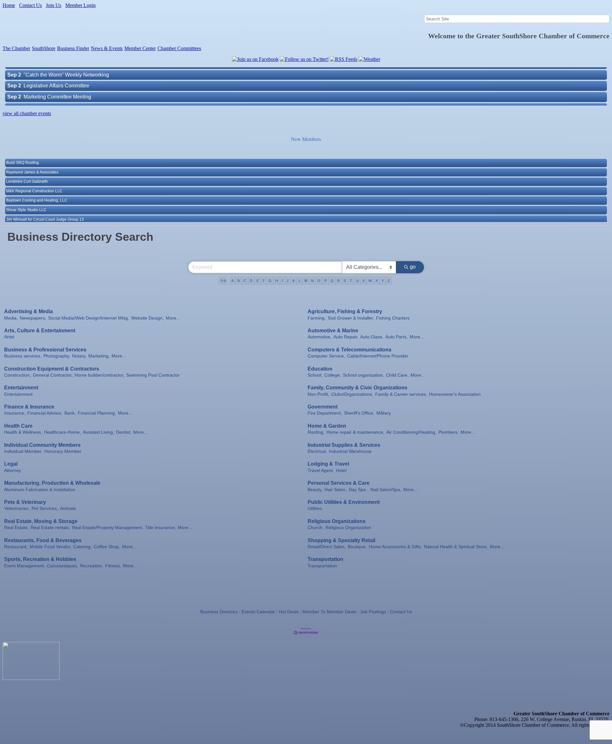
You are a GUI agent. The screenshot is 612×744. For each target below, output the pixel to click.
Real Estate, (16, 527)
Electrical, (317, 451)
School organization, (363, 375)
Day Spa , (358, 489)
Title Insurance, (160, 527)
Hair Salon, (335, 489)
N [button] (312, 281)
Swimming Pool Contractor (153, 375)
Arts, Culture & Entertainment (39, 330)
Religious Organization (348, 527)
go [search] (413, 266)
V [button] (363, 281)
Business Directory (219, 611)
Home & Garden (327, 426)
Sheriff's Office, (359, 413)
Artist (9, 337)
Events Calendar (258, 611)
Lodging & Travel (328, 464)
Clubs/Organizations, (352, 394)
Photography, (56, 356)
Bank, (70, 413)
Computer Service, (326, 356)
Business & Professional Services (45, 349)
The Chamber (16, 48)
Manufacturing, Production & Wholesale (52, 483)
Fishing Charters (393, 318)
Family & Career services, (401, 394)
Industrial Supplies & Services (344, 445)
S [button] (345, 281)
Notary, (79, 356)
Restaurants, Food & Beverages (43, 540)
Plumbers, (448, 432)
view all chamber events (27, 113)
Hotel (341, 470)
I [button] (282, 281)
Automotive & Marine (333, 330)
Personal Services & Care (338, 483)
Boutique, (357, 546)
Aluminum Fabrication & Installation (39, 489)
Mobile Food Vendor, (50, 546)
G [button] (270, 281)
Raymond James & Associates (32, 161)
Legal (11, 464)
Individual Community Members (42, 445)
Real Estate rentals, (50, 527)
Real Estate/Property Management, (107, 527)
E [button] (258, 281)
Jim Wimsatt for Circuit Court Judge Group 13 (45, 209)
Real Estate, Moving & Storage (40, 521)
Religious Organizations (337, 521)
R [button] (338, 281)
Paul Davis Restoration (26, 218)
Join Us (53, 5)
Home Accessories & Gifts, (395, 546)
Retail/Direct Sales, (327, 546)
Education (320, 369)
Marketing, (99, 356)
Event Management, (24, 566)
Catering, (82, 546)
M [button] (305, 281)
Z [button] (389, 281)
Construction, (17, 375)
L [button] (300, 281)
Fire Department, (325, 413)
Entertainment (21, 387)
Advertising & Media (28, 311)
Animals (68, 508)
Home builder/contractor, (99, 375)
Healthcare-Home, (62, 432)
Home (9, 5)
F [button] (264, 281)
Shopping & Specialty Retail (341, 540)
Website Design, (147, 318)
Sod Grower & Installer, (351, 318)
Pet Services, (45, 508)
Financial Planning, (97, 413)
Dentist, (123, 432)
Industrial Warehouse (350, 451)
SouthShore (43, 48)
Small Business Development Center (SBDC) (75, 96)
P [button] (325, 281)
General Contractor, (53, 375)
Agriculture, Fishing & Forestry (345, 311)
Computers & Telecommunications (349, 349)
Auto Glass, (371, 337)
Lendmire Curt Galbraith (27, 171)
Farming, (317, 318)
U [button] (357, 281)
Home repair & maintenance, (355, 432)
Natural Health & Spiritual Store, (456, 546)
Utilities (315, 508)
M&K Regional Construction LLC (34, 180)
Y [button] (383, 281)
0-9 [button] (223, 281)
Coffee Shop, (107, 546)
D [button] (251, 281)
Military (383, 413)
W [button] (370, 281)
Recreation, (91, 566)
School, (315, 375)
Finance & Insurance (29, 406)
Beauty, (315, 489)
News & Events (107, 48)
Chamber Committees (179, 48)
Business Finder (73, 48)
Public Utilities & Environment (344, 502)
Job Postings (373, 611)
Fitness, (113, 566)
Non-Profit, (318, 394)
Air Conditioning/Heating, (411, 432)
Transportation (325, 559)
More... (173, 318)
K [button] (294, 281)
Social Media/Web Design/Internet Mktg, (88, 318)
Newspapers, (33, 318)
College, (332, 375)
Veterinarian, (17, 508)
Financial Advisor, (44, 413)
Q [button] (332, 281)
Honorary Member (62, 451)
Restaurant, (16, 546)
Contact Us (30, 5)
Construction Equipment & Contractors (51, 369)
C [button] (245, 281)
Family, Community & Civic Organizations (357, 387)
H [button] (276, 281)
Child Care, (397, 375)
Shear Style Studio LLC (26, 199)
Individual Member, (23, 451)
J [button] (287, 281)
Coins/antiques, (62, 566)
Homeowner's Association (455, 394)
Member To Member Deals (329, 611)
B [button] (238, 281)
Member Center (140, 48)
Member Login (80, 5)
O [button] (318, 281)
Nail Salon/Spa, (385, 489)
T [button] (351, 281)
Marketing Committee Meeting (57, 85)
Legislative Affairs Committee (56, 74)
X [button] (376, 281)
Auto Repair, (345, 337)
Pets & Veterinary (25, 502)
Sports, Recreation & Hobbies (40, 559)
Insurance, (15, 413)
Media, (11, 318)
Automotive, (320, 337)
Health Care (18, 426)
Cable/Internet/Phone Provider (377, 356)
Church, (316, 527)
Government (323, 406)
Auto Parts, (396, 337)
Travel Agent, (321, 470)
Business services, (22, 356)
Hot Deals (289, 611)
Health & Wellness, (23, 432)
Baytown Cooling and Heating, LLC (36, 190)
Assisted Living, (98, 432)
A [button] (232, 281)
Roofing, (316, 432)
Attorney (12, 470)
